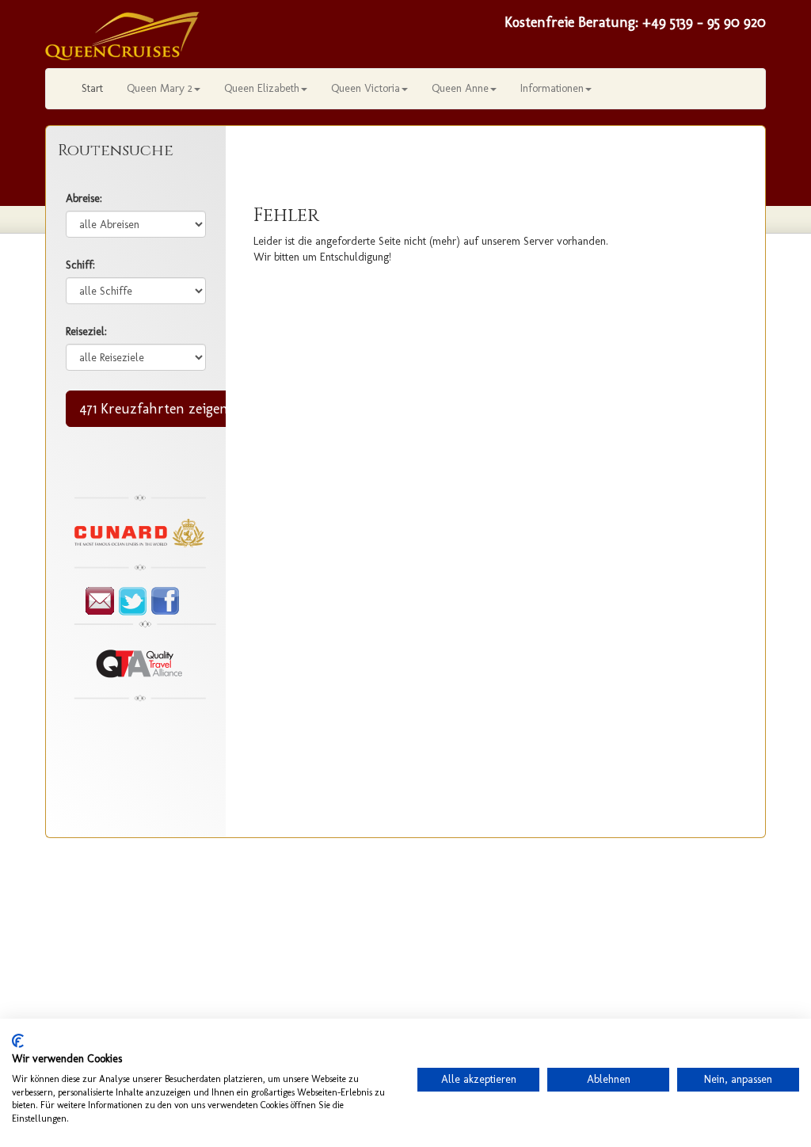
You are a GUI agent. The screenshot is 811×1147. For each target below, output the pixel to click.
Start (92, 88)
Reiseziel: (86, 331)
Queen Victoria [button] (365, 88)
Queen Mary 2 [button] (159, 88)
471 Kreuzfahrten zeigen (153, 408)
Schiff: (80, 265)
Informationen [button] (552, 88)
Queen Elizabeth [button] (261, 88)
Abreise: (84, 198)
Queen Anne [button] (460, 88)
